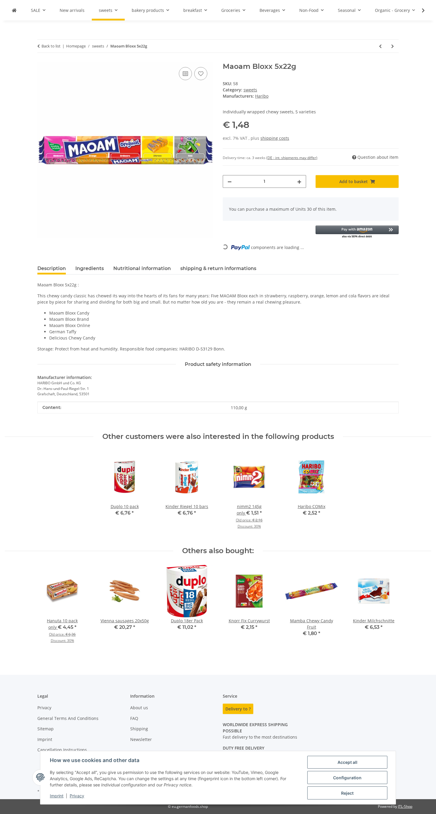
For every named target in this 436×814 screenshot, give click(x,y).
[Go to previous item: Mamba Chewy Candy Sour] (380, 46)
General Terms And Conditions (67, 718)
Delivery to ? (238, 709)
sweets (250, 90)
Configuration (347, 777)
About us (139, 707)
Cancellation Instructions (62, 750)
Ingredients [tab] (89, 268)
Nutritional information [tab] (142, 268)
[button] (419, 10)
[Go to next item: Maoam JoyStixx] (392, 46)
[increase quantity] (299, 181)
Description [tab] (51, 268)
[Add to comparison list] (185, 73)
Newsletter (141, 739)
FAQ (134, 718)
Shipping (139, 729)
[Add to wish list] (200, 73)
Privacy (77, 795)
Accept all (347, 762)
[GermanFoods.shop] (14, 10)
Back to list (51, 46)
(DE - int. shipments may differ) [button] (291, 157)
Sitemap (45, 729)
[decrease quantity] (229, 181)
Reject (347, 793)
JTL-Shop (405, 806)
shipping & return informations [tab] (218, 268)
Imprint (56, 795)
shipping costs (274, 138)
